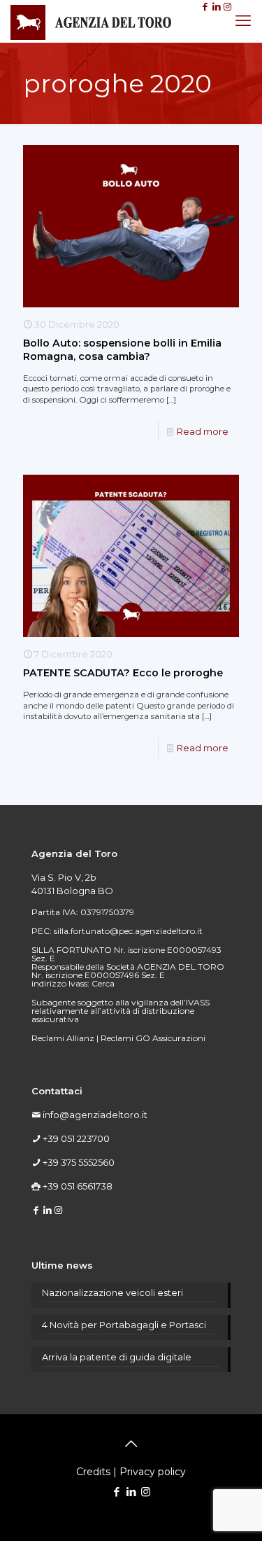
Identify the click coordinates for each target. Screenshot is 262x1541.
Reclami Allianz (62, 1038)
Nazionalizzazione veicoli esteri (112, 1292)
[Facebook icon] (116, 1491)
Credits (93, 1471)
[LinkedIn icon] (131, 1491)
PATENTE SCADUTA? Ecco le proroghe (123, 673)
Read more (202, 431)
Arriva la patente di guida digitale (116, 1356)
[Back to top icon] (131, 1443)
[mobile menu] (243, 21)
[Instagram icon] (145, 1491)
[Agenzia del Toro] (90, 21)
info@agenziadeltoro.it (95, 1114)
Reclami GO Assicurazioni (153, 1038)
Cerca (103, 983)
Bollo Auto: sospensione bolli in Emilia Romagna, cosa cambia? (122, 350)
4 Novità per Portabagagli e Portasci (124, 1324)
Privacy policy (152, 1471)
